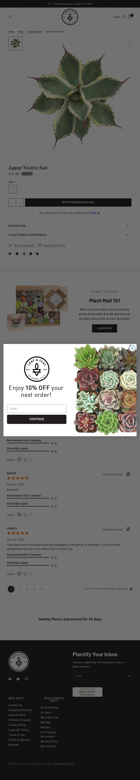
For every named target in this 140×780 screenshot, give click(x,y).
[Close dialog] (132, 348)
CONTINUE (36, 419)
